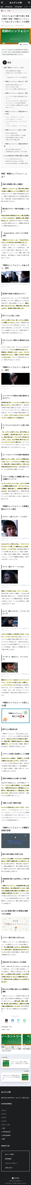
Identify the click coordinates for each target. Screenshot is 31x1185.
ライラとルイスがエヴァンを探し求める (16, 101)
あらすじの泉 (16, 2)
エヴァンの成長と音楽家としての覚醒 (16, 135)
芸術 (8, 1029)
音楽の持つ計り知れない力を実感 (14, 161)
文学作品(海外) (18, 6)
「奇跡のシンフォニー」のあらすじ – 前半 (16, 81)
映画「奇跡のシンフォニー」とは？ (14, 67)
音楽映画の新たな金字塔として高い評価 (16, 151)
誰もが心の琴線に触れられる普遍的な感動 (17, 163)
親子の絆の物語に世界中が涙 (13, 149)
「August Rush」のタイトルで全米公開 (16, 77)
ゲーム (4, 1114)
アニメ (4, 1110)
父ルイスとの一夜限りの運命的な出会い (16, 89)
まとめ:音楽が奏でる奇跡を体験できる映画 (16, 155)
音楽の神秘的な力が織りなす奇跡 (14, 137)
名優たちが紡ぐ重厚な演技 (13, 139)
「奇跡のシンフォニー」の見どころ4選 (15, 130)
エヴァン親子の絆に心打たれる (14, 159)
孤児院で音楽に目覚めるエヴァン (14, 84)
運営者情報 (8, 1158)
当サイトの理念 (9, 1154)
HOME (16, 1178)
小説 (3, 1128)
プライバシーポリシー (11, 1163)
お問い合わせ (8, 1167)
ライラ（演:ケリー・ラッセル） (14, 119)
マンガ (26, 6)
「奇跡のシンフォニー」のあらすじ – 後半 (16, 93)
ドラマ (4, 1117)
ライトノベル (6, 1124)
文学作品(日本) (9, 6)
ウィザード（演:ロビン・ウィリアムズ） (16, 125)
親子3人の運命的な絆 (11, 133)
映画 (2, 6)
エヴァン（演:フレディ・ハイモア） (15, 117)
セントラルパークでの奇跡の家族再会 (16, 103)
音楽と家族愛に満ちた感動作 (13, 70)
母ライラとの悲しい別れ (12, 87)
